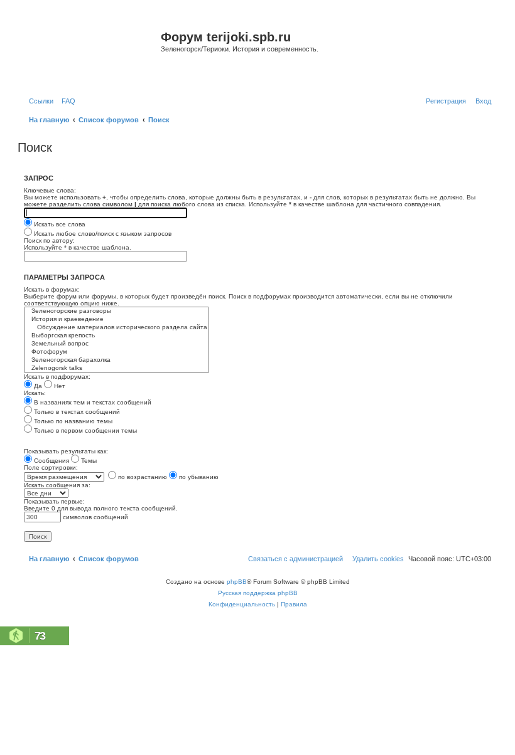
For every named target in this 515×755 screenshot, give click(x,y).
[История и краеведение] (116, 319)
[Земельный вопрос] (116, 344)
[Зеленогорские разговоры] (116, 311)
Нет (58, 386)
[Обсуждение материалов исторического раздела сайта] (116, 328)
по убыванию (198, 476)
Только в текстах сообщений (76, 411)
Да (37, 386)
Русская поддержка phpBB (258, 592)
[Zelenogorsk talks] (116, 368)
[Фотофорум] (116, 352)
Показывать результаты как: (66, 451)
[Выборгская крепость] (116, 336)
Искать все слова (58, 224)
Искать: (35, 392)
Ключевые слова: (50, 190)
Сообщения (50, 460)
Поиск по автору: (49, 240)
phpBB (237, 581)
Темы (88, 460)
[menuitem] (66, 100)
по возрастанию (141, 476)
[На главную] (91, 52)
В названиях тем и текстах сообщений (91, 402)
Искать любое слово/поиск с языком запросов (101, 233)
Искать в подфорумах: (57, 376)
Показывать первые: (54, 501)
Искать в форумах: (52, 289)
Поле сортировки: (51, 467)
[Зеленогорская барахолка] (116, 360)
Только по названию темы (72, 421)
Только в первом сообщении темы (84, 430)
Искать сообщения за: (57, 485)
